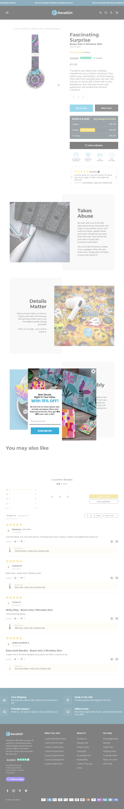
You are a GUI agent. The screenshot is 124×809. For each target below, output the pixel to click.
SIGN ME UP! (45, 431)
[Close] (93, 371)
